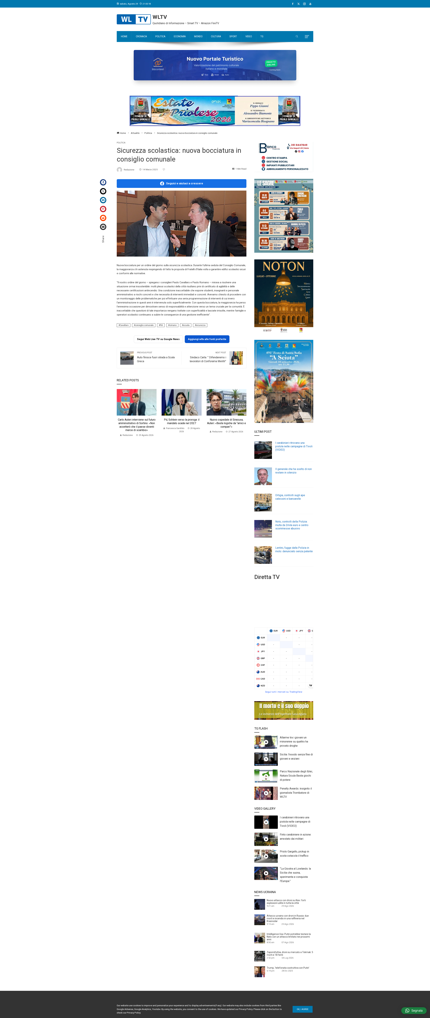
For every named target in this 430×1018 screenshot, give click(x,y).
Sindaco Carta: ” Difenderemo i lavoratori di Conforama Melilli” (208, 357)
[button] (414, 1010)
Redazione (129, 169)
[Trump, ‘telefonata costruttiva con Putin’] (259, 971)
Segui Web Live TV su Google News (158, 339)
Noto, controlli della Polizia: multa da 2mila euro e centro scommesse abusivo (291, 525)
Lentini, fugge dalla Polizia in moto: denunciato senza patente (294, 549)
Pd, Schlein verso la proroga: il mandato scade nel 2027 (181, 421)
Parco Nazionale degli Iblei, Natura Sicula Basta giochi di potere (296, 775)
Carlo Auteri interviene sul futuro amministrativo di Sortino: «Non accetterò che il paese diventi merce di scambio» (137, 425)
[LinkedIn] (103, 200)
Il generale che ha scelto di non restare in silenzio (293, 470)
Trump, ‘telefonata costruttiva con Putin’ (288, 967)
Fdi (161, 325)
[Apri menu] (307, 36)
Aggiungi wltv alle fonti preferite (207, 339)
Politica (121, 143)
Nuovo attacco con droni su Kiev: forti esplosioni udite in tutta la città (286, 901)
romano (173, 325)
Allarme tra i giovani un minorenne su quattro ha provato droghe (294, 742)
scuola (186, 325)
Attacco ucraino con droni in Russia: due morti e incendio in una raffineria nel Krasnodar (288, 918)
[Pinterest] (103, 209)
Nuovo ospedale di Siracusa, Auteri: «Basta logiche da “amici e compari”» (226, 423)
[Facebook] (293, 4)
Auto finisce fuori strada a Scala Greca (156, 357)
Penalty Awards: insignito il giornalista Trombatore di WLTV (296, 793)
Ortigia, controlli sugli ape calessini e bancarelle (290, 497)
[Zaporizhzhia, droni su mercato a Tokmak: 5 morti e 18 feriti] (259, 956)
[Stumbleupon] (103, 218)
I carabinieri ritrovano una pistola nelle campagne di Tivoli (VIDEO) (293, 446)
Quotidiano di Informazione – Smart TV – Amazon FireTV (186, 23)
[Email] (103, 227)
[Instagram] (304, 4)
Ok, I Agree (302, 1009)
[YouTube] (310, 4)
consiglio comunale (144, 325)
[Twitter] (103, 191)
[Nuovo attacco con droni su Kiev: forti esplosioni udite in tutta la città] (259, 904)
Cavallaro (124, 325)
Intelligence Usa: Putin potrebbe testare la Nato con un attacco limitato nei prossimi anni (289, 937)
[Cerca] (297, 36)
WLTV (160, 17)
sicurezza (200, 325)
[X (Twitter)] (299, 4)
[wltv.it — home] (134, 19)
